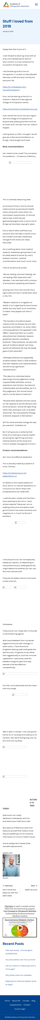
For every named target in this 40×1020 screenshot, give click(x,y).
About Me (16, 1001)
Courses (26, 1001)
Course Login (20, 1009)
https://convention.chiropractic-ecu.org (20, 109)
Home (7, 1001)
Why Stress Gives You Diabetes (19, 975)
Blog (33, 1001)
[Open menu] (36, 4)
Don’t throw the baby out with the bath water (10, 891)
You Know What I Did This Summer (20, 960)
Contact (27, 1005)
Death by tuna (31, 888)
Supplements (15, 1005)
